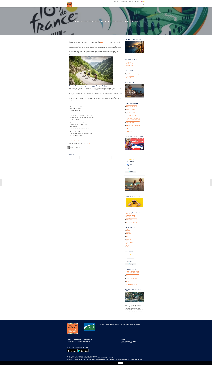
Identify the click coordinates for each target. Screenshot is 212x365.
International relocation (131, 116)
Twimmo (119, 359)
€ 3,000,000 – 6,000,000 (131, 219)
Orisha (116, 359)
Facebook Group (130, 279)
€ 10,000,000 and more (131, 222)
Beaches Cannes (130, 76)
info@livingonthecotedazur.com (130, 341)
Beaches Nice (129, 73)
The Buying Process (130, 60)
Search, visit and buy (130, 108)
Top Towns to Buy (130, 63)
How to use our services (131, 105)
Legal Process (129, 62)
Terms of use (88, 359)
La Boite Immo (111, 359)
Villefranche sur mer (130, 235)
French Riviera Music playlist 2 (132, 272)
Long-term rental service (131, 112)
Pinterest (128, 282)
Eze (127, 236)
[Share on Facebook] (74, 157)
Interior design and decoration (133, 118)
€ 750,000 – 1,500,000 (131, 216)
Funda (107, 359)
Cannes (128, 232)
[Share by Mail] (117, 157)
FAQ (135, 1)
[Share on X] (85, 157)
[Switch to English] (142, 1)
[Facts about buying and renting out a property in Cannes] (1, 182)
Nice (127, 229)
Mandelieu (128, 233)
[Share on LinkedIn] (106, 157)
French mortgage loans (131, 124)
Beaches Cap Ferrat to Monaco (133, 71)
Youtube (128, 275)
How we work (131, 1)
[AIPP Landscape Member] (89, 327)
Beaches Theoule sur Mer (131, 77)
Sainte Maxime (129, 242)
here (89, 143)
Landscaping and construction (133, 119)
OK (120, 362)
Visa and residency (130, 65)
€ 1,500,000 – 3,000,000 (131, 218)
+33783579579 (129, 342)
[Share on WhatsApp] (95, 157)
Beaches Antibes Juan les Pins (133, 74)
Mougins (128, 237)
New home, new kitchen (131, 115)
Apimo (104, 359)
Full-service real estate (131, 109)
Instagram (128, 277)
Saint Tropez (129, 240)
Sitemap (93, 359)
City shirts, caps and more (132, 129)
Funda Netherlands (75, 356)
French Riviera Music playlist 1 (132, 271)
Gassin (127, 243)
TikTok (127, 281)
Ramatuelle (128, 239)
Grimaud (128, 245)
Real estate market (124, 1)
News (118, 1)
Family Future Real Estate (132, 359)
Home (115, 1)
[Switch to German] (144, 1)
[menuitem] (115, 1)
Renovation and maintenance (133, 121)
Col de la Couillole (103, 42)
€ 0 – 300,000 (129, 213)
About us (138, 1)
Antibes (128, 230)
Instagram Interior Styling (132, 278)
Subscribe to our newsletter (132, 106)
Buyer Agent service (130, 110)
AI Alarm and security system (132, 113)
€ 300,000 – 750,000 (130, 215)
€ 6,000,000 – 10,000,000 (132, 221)
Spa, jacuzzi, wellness (130, 122)
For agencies (129, 131)
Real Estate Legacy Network (92, 356)
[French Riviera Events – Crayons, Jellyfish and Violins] (211, 182)
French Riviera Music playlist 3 (132, 274)
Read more (126, 362)
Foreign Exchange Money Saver (133, 125)
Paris (127, 246)
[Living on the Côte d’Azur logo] (69, 4)
